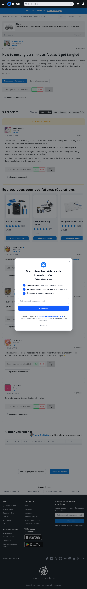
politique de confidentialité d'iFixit (49, 316)
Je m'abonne (43, 308)
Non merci (43, 326)
